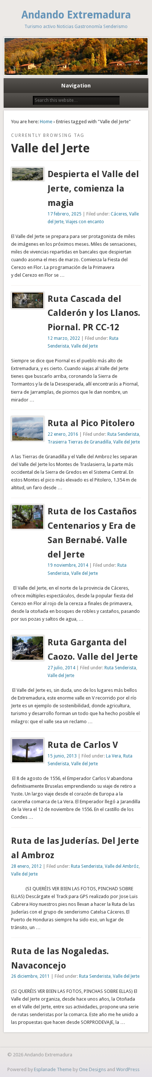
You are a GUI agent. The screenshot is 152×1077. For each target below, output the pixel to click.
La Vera (113, 756)
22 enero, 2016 (63, 434)
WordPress (127, 1069)
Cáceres (119, 214)
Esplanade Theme (53, 1069)
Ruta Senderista (123, 434)
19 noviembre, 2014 (68, 565)
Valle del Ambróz (122, 866)
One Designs (92, 1069)
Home (46, 121)
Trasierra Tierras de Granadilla (79, 442)
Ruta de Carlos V (83, 745)
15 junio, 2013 (62, 756)
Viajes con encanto (85, 221)
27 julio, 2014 (61, 667)
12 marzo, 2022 (64, 338)
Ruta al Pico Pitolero (91, 423)
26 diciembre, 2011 (30, 976)
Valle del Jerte (84, 346)
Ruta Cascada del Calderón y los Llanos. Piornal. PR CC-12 (94, 313)
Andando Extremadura (76, 15)
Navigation (76, 85)
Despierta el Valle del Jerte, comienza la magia (93, 188)
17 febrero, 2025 (65, 214)
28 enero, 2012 (26, 866)
